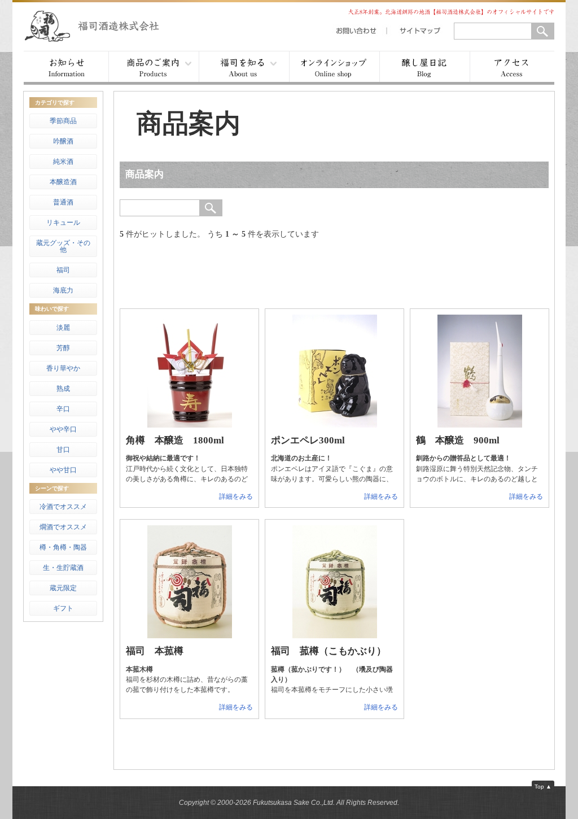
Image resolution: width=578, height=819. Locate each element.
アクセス (512, 68)
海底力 (63, 290)
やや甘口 (63, 470)
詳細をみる (236, 496)
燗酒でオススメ (63, 527)
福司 (63, 270)
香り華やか (63, 368)
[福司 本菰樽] (189, 635)
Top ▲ (543, 786)
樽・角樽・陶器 (63, 547)
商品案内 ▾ (153, 68)
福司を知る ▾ (244, 68)
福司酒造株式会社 (103, 25)
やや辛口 (63, 429)
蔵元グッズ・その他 (63, 246)
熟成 (63, 389)
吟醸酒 (63, 141)
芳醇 (63, 348)
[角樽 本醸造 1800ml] (189, 424)
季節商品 (63, 121)
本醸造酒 (63, 182)
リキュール (63, 222)
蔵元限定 (63, 588)
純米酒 (63, 161)
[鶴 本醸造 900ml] (479, 424)
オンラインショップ (334, 68)
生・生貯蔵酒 (63, 568)
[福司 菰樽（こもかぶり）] (334, 635)
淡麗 (63, 328)
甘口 (63, 450)
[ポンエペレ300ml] (334, 424)
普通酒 (63, 202)
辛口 (63, 409)
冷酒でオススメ (63, 507)
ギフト (63, 608)
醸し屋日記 (424, 68)
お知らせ (66, 68)
